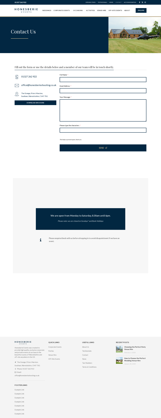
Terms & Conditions (89, 367)
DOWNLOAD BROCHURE (35, 103)
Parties (51, 351)
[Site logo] (26, 10)
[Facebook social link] (139, 2)
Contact (85, 355)
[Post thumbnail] (119, 350)
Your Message (65, 97)
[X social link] (142, 2)
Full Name (64, 75)
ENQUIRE (141, 10)
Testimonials (87, 351)
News (84, 359)
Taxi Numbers (87, 363)
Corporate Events (55, 347)
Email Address (65, 86)
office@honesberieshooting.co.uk (27, 375)
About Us (85, 347)
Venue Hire (52, 355)
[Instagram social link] (145, 2)
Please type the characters (70, 125)
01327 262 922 (20, 2)
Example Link (19, 390)
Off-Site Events (54, 359)
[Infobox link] (35, 85)
